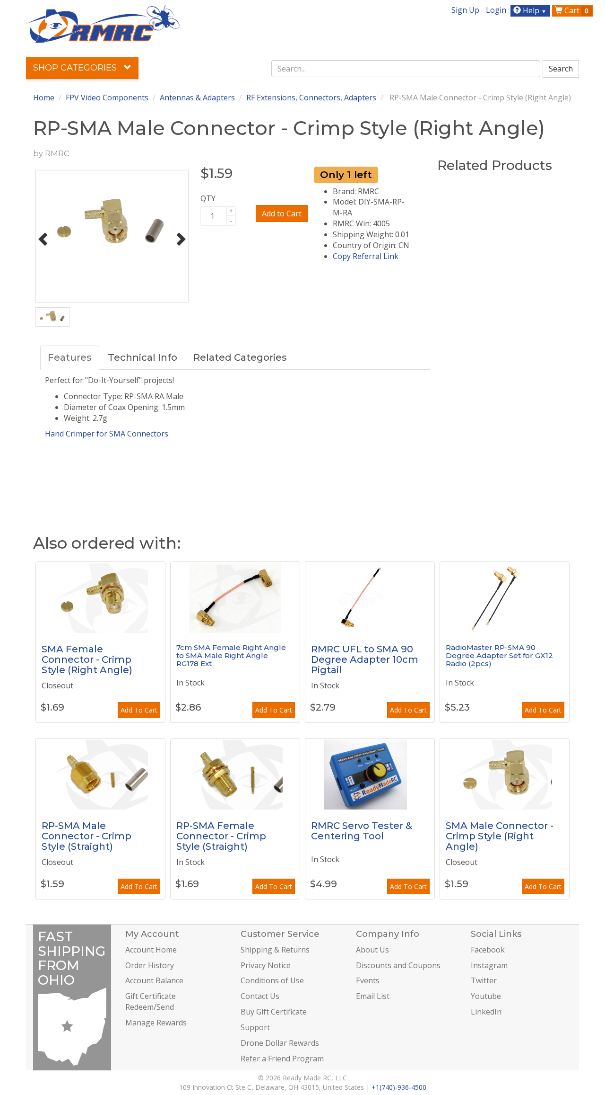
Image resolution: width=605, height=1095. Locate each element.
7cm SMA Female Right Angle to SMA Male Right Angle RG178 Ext (231, 655)
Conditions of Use (272, 980)
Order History (149, 965)
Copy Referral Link (365, 256)
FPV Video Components (107, 97)
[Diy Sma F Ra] (100, 597)
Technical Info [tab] (142, 357)
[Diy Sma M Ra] (504, 774)
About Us (372, 949)
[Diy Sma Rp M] (100, 774)
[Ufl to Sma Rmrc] (369, 597)
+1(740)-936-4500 (399, 1087)
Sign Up (465, 10)
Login (496, 10)
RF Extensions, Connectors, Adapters (311, 97)
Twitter (484, 980)
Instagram (489, 965)
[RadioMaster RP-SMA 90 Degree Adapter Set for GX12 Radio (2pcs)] (504, 597)
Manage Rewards (156, 1022)
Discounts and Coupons (398, 965)
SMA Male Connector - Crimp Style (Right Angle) (499, 836)
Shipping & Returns (275, 949)
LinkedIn (486, 1011)
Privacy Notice (266, 965)
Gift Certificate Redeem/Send (150, 1001)
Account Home (151, 949)
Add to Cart (282, 213)
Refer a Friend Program (282, 1058)
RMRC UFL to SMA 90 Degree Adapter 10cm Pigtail (364, 659)
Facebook (488, 949)
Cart (575, 10)
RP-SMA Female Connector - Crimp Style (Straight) (221, 836)
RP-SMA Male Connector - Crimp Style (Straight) (86, 836)
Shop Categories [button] (76, 67)
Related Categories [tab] (240, 357)
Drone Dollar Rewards (280, 1043)
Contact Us (260, 996)
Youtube (486, 996)
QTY (208, 198)
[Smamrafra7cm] (235, 597)
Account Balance (154, 980)
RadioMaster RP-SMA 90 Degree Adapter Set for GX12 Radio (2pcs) (499, 655)
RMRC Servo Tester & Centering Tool (361, 831)
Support (255, 1027)
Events (368, 980)
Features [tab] (70, 357)
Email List (372, 996)
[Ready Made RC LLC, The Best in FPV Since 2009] (103, 23)
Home (43, 97)
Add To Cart (139, 709)
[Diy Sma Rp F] (235, 774)
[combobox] (406, 68)
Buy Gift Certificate (274, 1011)
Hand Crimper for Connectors (106, 433)
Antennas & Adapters (197, 97)
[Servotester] (369, 774)
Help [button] (533, 10)
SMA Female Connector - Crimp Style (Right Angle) (87, 659)
